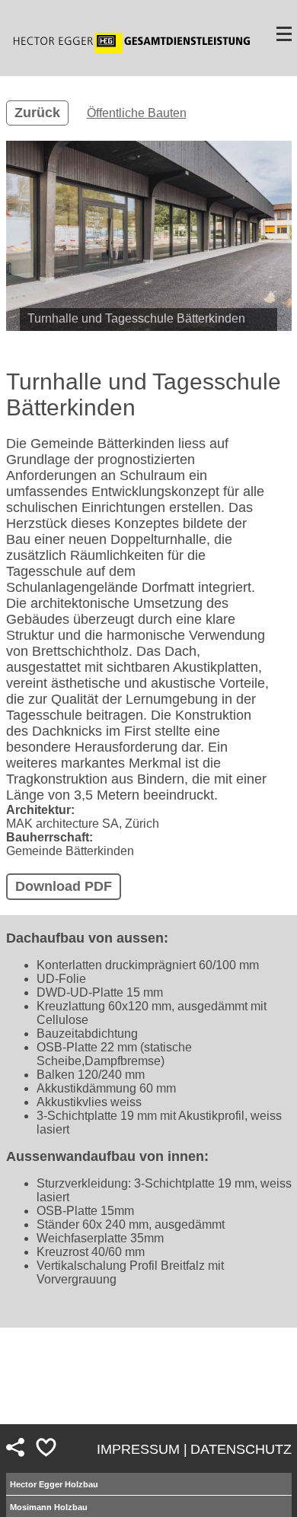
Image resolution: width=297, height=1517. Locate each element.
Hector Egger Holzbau (54, 1484)
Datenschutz (241, 1449)
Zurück (37, 112)
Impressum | (142, 1449)
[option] (149, 236)
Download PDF (63, 886)
